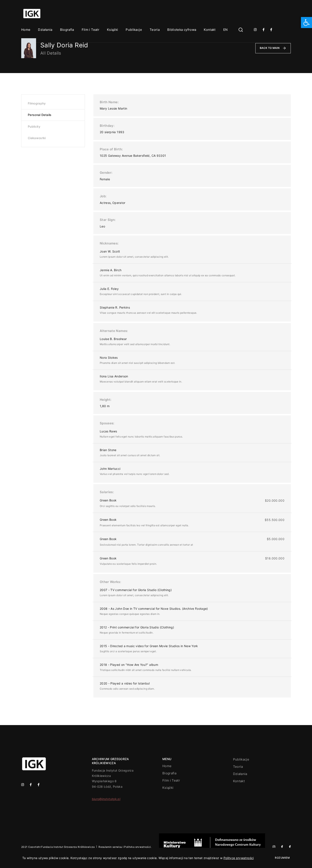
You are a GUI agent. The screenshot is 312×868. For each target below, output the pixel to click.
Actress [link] (105, 203)
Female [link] (105, 179)
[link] (306, 22)
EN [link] (225, 30)
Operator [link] (118, 203)
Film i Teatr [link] (90, 30)
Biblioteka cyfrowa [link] (181, 30)
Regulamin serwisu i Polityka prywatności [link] (124, 846)
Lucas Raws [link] (108, 431)
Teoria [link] (155, 30)
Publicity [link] (34, 126)
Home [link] (25, 30)
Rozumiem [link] (282, 857)
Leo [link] (102, 226)
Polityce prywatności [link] (238, 858)
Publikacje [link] (134, 30)
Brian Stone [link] (108, 450)
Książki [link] (112, 30)
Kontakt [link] (209, 30)
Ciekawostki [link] (37, 138)
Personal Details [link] (40, 115)
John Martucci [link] (110, 468)
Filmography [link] (37, 103)
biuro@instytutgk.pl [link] (106, 799)
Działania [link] (45, 30)
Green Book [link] (108, 500)
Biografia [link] (67, 30)
